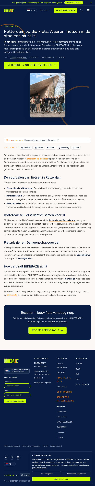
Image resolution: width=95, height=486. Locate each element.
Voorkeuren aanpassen (76, 474)
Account (44, 10)
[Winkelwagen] (81, 10)
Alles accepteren (61, 479)
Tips (78, 379)
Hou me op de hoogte (15, 401)
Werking (61, 373)
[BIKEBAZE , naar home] (9, 10)
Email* (6, 391)
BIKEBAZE (12, 295)
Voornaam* (8, 382)
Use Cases (62, 417)
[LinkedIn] (18, 457)
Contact (61, 432)
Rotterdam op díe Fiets (37, 159)
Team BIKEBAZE (18, 57)
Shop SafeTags (64, 392)
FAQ (77, 374)
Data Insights (82, 384)
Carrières (62, 427)
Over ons (61, 411)
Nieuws (79, 364)
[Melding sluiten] (91, 3)
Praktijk (45, 446)
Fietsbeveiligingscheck (12, 446)
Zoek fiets (62, 387)
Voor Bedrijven (64, 422)
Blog (78, 369)
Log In (60, 437)
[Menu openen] (88, 10)
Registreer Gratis (65, 10)
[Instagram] (12, 457)
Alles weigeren (47, 474)
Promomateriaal (56, 446)
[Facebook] (6, 457)
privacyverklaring (39, 468)
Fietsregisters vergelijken (31, 446)
